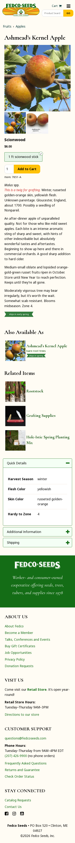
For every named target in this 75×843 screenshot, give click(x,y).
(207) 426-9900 (16, 756)
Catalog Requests (18, 800)
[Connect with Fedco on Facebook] (6, 813)
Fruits (7, 26)
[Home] (21, 9)
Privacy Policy (15, 659)
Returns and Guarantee (22, 770)
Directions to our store (22, 714)
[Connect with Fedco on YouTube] (22, 813)
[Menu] (68, 6)
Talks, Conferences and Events (27, 639)
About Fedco (14, 626)
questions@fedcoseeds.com (25, 738)
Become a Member (19, 632)
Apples (20, 26)
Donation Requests (19, 666)
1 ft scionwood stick (23, 156)
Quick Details (16, 463)
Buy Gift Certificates (20, 646)
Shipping (13, 542)
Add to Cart (27, 169)
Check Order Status (19, 776)
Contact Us (13, 806)
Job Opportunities (18, 652)
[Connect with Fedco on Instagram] (14, 813)
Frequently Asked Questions (25, 763)
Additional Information (24, 531)
